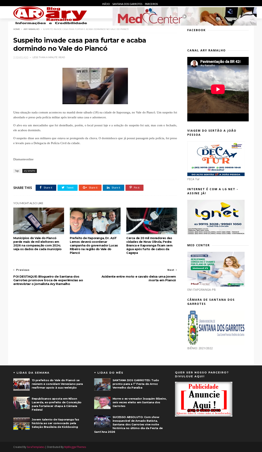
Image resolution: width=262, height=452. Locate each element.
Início (106, 4)
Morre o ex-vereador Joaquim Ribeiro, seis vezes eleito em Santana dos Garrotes (140, 402)
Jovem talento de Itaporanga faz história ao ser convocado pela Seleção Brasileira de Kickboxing (55, 423)
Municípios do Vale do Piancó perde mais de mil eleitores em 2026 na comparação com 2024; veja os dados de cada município (37, 243)
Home (16, 29)
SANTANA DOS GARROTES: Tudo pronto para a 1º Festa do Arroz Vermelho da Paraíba (136, 384)
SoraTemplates (35, 447)
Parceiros (151, 4)
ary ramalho (31, 29)
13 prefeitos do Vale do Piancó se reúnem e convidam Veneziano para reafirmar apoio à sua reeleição (57, 384)
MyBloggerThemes (75, 447)
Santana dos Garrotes (127, 4)
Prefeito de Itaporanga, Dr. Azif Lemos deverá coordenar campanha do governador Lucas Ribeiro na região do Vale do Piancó (94, 245)
